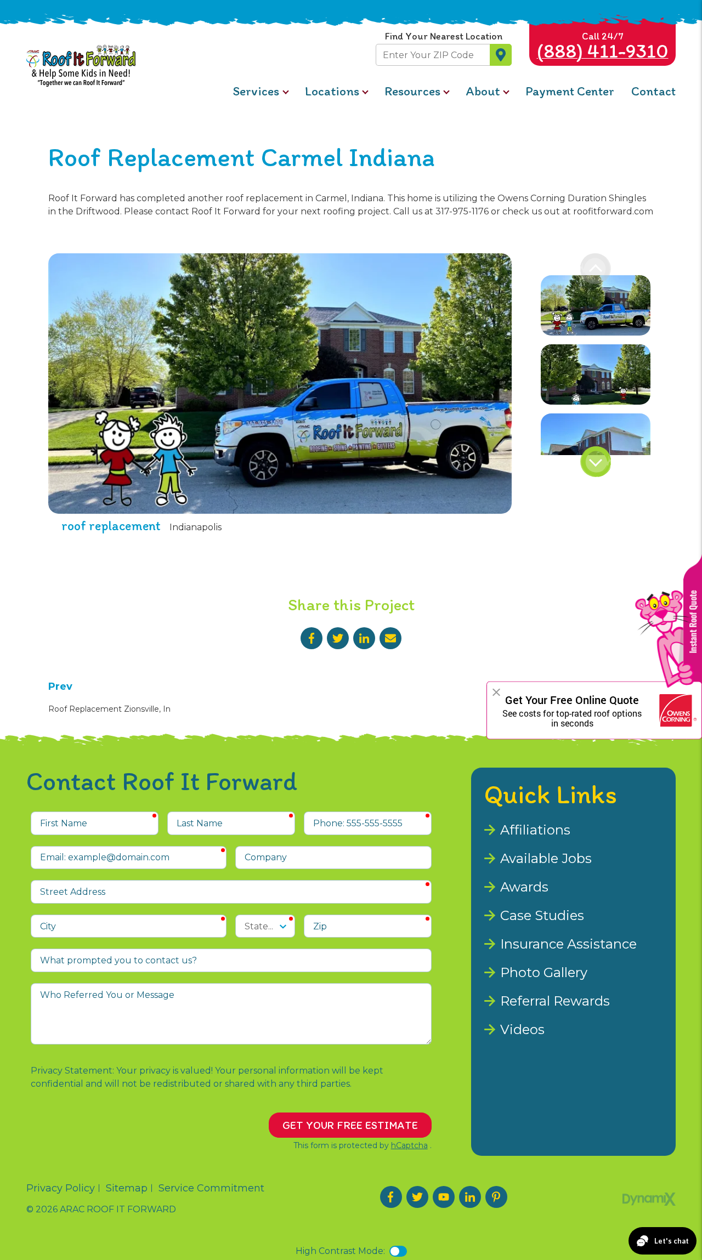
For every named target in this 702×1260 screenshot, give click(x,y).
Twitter (338, 638)
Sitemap (127, 1188)
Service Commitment (211, 1188)
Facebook (311, 638)
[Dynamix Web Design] (649, 1199)
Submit (501, 55)
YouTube (444, 1197)
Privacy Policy (60, 1188)
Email (390, 638)
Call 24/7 (603, 46)
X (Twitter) (417, 1197)
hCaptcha (409, 1145)
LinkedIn (364, 638)
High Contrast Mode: (340, 1251)
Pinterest (496, 1197)
